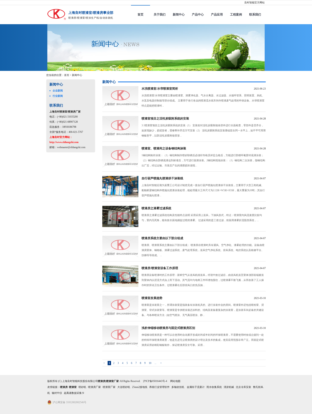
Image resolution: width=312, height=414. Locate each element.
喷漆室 (73, 387)
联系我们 (255, 14)
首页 (140, 14)
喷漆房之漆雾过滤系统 (156, 208)
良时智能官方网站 (254, 2)
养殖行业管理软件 (159, 387)
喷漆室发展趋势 (152, 298)
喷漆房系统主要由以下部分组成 (162, 238)
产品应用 (217, 14)
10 (150, 363)
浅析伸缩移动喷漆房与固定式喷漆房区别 (168, 328)
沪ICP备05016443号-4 (155, 381)
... (155, 363)
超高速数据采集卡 (74, 393)
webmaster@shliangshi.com (71, 147)
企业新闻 (58, 90)
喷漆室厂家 (109, 387)
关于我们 (160, 14)
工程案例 (236, 14)
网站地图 (175, 381)
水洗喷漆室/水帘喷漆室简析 (160, 88)
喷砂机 (82, 387)
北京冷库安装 (243, 387)
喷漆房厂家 (94, 387)
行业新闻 (58, 95)
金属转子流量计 (196, 387)
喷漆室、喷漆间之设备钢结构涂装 (164, 148)
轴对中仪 (57, 393)
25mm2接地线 (139, 387)
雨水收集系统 (214, 387)
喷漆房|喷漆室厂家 (108, 381)
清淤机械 (229, 387)
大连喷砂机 (123, 387)
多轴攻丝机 (178, 387)
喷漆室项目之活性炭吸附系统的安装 (165, 118)
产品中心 (198, 14)
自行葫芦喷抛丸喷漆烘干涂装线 (162, 178)
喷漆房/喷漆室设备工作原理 (160, 268)
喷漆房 (64, 387)
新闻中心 (179, 14)
